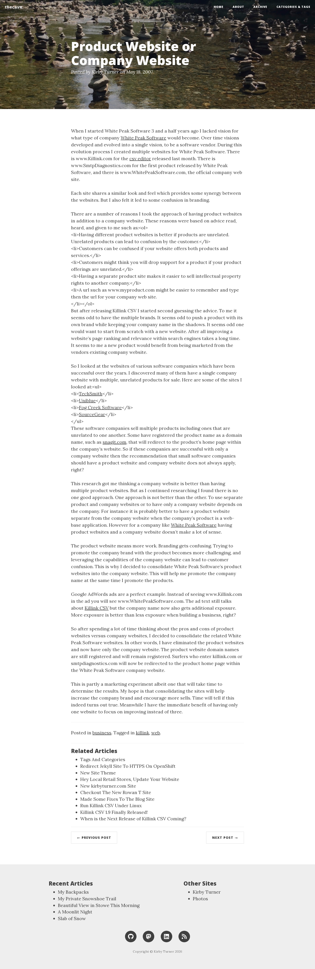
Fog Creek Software (100, 407)
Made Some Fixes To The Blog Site (117, 799)
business (101, 733)
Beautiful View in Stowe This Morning (99, 905)
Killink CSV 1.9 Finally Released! (114, 812)
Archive (260, 7)
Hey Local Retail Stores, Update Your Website (129, 779)
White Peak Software (143, 138)
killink (142, 733)
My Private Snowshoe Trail (87, 898)
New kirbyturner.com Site (108, 786)
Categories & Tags (293, 7)
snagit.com (114, 442)
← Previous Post (94, 837)
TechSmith (90, 393)
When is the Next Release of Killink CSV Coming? (133, 818)
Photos (200, 898)
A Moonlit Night (75, 912)
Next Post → (225, 837)
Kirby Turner (207, 892)
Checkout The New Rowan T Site (115, 792)
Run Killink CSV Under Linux (111, 805)
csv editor (140, 158)
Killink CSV (97, 608)
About (238, 7)
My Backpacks (73, 892)
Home (218, 7)
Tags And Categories (102, 759)
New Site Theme (98, 773)
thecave (13, 7)
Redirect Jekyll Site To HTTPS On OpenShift (127, 766)
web (155, 733)
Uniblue (87, 400)
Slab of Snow (72, 918)
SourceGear (92, 414)
